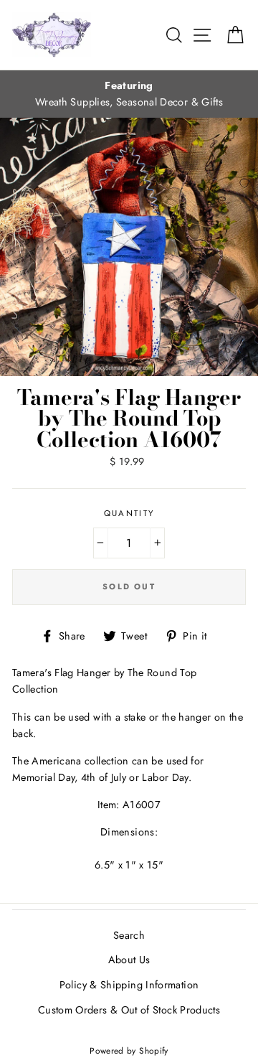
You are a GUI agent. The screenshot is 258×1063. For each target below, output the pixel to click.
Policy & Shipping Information (129, 985)
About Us (129, 959)
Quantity (129, 513)
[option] (129, 94)
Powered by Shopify (129, 1050)
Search (129, 935)
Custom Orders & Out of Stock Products (129, 1010)
